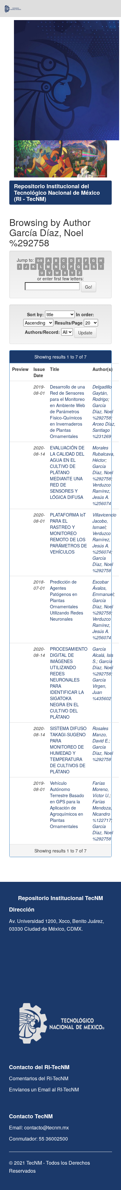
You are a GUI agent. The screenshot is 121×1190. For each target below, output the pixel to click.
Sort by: (35, 314)
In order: (85, 314)
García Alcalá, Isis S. (102, 655)
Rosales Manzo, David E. (100, 734)
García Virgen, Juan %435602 (101, 689)
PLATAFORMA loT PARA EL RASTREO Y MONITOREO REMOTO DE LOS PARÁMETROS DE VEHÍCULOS (68, 533)
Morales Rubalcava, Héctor (103, 453)
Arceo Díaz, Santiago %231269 (103, 430)
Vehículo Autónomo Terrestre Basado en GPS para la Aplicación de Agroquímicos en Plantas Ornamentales (67, 804)
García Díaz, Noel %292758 (102, 411)
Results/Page (69, 323)
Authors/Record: (42, 332)
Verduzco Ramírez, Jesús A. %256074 (101, 494)
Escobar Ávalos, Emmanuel (103, 588)
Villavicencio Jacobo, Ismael (104, 521)
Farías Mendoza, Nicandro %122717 (102, 810)
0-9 (39, 260)
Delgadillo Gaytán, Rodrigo (102, 393)
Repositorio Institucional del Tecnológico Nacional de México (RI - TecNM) (57, 192)
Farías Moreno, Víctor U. (101, 789)
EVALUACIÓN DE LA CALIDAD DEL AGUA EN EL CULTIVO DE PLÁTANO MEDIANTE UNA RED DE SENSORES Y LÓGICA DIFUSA (67, 472)
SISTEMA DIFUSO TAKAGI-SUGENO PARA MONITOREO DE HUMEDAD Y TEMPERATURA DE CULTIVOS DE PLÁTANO (68, 750)
